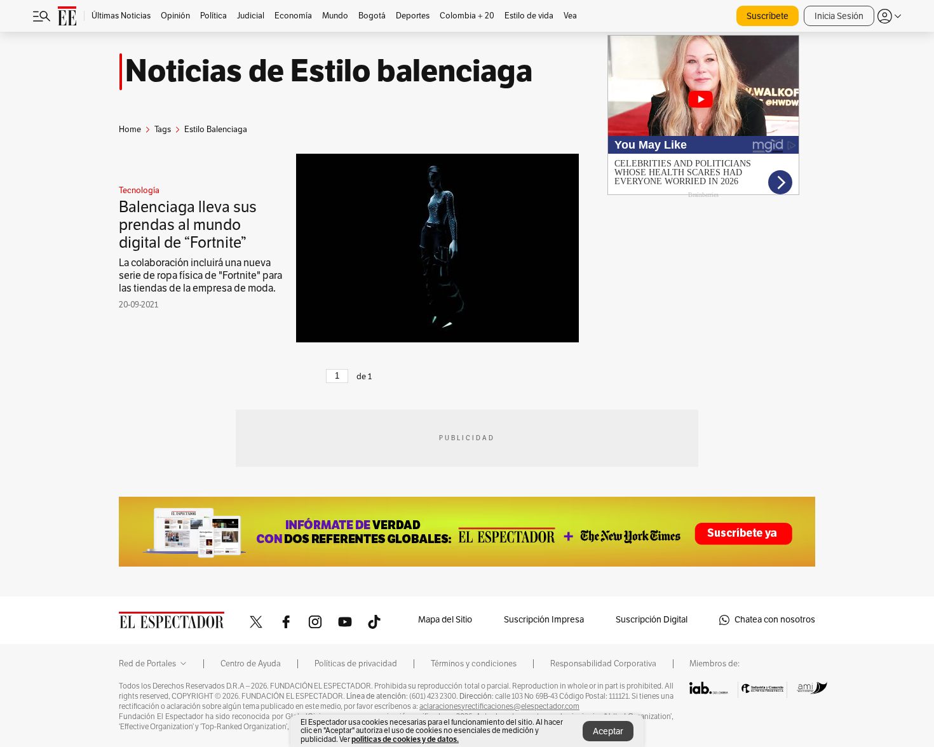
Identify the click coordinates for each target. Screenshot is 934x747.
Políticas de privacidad (356, 663)
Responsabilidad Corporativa (603, 663)
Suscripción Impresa (544, 619)
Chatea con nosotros (774, 619)
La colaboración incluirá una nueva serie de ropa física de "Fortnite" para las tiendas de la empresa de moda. (200, 276)
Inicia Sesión (839, 16)
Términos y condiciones (474, 663)
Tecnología (139, 190)
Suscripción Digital (651, 619)
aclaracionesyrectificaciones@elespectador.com (499, 706)
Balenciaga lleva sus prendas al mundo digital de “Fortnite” (188, 225)
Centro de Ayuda (250, 663)
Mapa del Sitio (445, 619)
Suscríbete (767, 16)
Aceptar (608, 731)
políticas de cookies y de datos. (405, 739)
